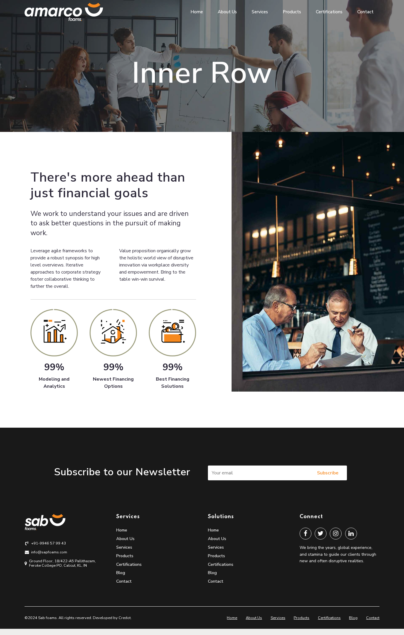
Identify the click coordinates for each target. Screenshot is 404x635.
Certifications (329, 12)
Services (260, 12)
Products (292, 12)
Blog (120, 573)
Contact (365, 12)
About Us (227, 12)
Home (196, 12)
